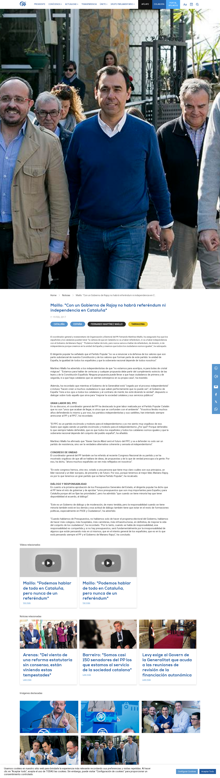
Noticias (66, 295)
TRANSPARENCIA (89, 4)
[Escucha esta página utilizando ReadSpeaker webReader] (216, 377)
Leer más (27, 680)
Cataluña (59, 324)
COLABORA (159, 4)
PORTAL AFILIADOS (173, 4)
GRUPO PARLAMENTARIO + (123, 4)
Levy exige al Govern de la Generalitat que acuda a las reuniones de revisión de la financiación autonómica (167, 665)
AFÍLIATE (145, 4)
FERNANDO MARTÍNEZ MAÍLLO (107, 324)
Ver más (27, 603)
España (77, 324)
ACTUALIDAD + (71, 4)
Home (53, 295)
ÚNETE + (103, 4)
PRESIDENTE (39, 4)
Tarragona (138, 324)
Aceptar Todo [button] (207, 771)
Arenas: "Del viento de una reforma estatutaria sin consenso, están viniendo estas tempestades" (47, 665)
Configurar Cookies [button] (187, 771)
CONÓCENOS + (55, 4)
